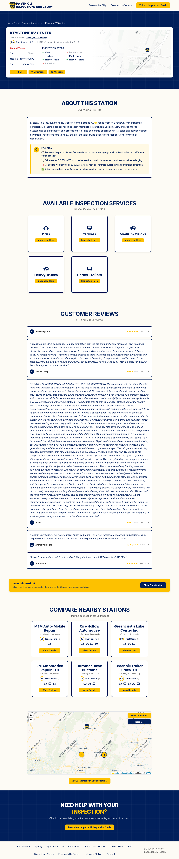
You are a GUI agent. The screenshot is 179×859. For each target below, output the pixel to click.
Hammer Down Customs (89, 668)
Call (20, 72)
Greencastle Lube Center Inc (129, 628)
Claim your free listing (36, 38)
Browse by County (121, 5)
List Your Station (93, 854)
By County (52, 846)
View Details (49, 650)
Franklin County (21, 23)
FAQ (130, 846)
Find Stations (23, 846)
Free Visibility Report (69, 854)
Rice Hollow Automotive (89, 628)
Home (8, 23)
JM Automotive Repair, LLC (50, 668)
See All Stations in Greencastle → (89, 780)
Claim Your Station (44, 854)
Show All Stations (139, 715)
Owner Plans (116, 846)
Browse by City (97, 5)
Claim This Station (153, 585)
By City (38, 846)
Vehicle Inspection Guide (153, 5)
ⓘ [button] (59, 639)
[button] (131, 52)
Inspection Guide (71, 846)
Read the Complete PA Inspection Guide (89, 827)
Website (58, 72)
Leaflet (116, 773)
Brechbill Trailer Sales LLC (129, 668)
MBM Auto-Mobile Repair (49, 628)
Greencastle (36, 23)
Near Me (139, 722)
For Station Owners (95, 846)
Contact (111, 854)
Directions (39, 72)
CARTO (148, 773)
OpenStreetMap (128, 773)
